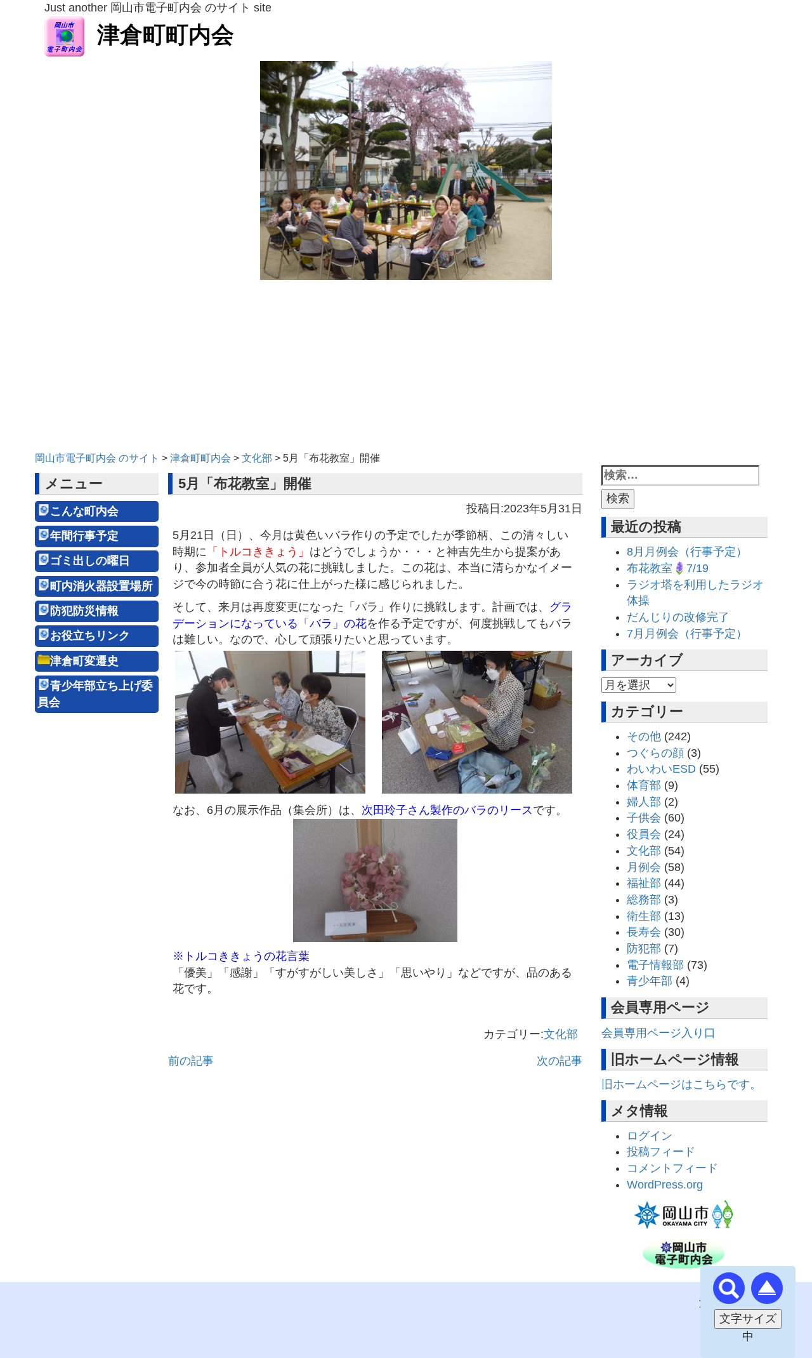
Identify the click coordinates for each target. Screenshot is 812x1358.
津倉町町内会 (165, 35)
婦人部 (644, 801)
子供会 (644, 817)
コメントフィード (672, 1168)
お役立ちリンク (90, 635)
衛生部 (644, 916)
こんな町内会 (84, 511)
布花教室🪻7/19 (668, 568)
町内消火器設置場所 (101, 586)
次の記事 (559, 1061)
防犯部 (644, 948)
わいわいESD (661, 768)
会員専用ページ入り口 (658, 1033)
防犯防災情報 (84, 610)
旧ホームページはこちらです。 (681, 1084)
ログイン (649, 1135)
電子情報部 (655, 965)
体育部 (644, 785)
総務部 (644, 899)
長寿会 (644, 932)
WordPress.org (665, 1184)
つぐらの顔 (655, 753)
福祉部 (644, 883)
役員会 (644, 834)
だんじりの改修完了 (678, 617)
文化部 (561, 1034)
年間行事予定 (84, 535)
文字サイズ (747, 1318)
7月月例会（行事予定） (687, 633)
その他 (644, 736)
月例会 (644, 867)
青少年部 (649, 981)
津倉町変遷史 (84, 661)
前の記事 (191, 1061)
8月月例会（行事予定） (687, 551)
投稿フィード (661, 1151)
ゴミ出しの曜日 (90, 560)
